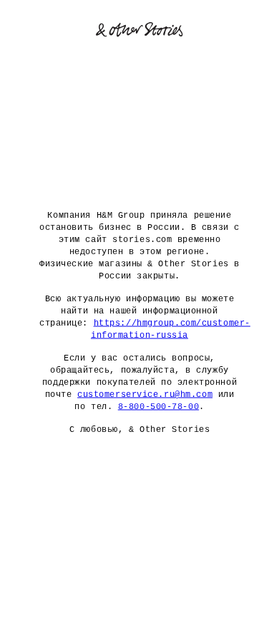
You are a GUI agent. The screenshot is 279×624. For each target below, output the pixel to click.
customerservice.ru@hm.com (144, 395)
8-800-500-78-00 (158, 407)
